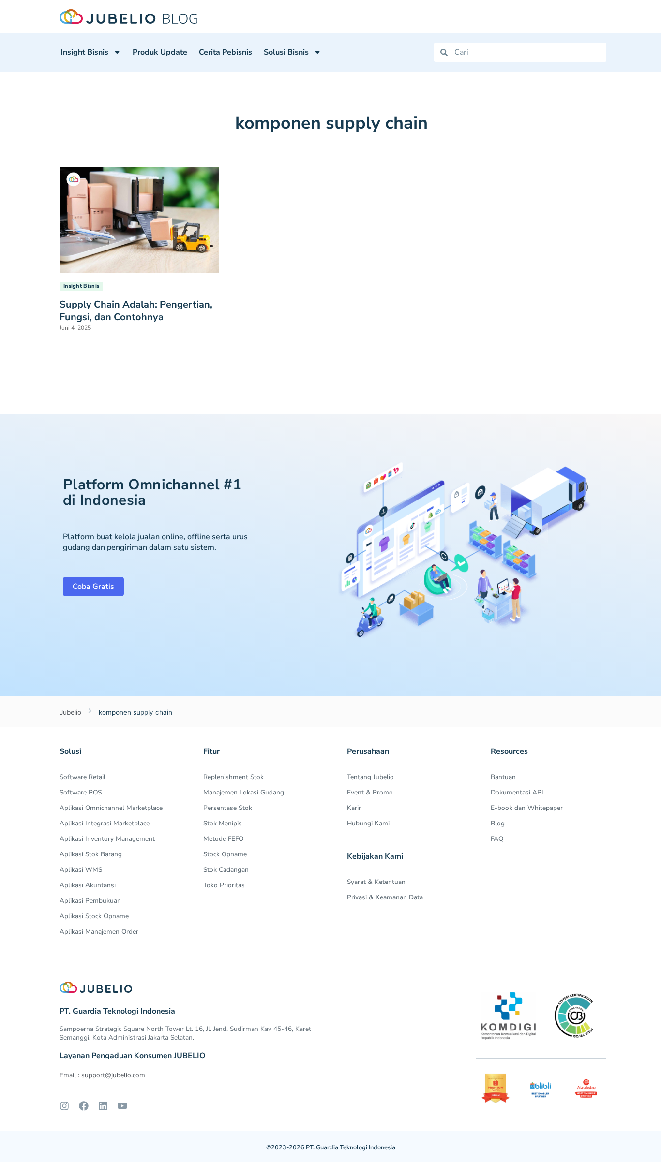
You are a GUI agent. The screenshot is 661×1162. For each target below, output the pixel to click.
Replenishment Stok (233, 776)
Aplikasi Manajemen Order (99, 931)
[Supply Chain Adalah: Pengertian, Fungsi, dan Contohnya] (139, 219)
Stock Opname (225, 854)
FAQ (497, 838)
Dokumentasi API (517, 792)
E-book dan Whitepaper (527, 807)
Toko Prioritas (224, 885)
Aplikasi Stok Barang (91, 854)
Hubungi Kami (368, 823)
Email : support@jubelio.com (102, 1075)
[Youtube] (122, 1106)
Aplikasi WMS (81, 869)
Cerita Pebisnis (225, 52)
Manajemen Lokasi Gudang (243, 792)
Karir (354, 807)
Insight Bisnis (84, 52)
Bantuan (503, 776)
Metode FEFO (223, 838)
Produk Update (160, 52)
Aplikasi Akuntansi (88, 885)
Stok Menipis (222, 823)
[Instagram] (64, 1106)
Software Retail (82, 776)
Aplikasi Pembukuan (90, 900)
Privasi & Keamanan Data (385, 897)
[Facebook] (84, 1106)
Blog (498, 823)
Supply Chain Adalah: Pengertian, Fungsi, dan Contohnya (136, 311)
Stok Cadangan (226, 869)
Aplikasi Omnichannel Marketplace (111, 807)
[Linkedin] (103, 1106)
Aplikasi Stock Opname (94, 916)
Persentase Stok (227, 807)
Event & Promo (370, 792)
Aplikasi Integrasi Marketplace (105, 823)
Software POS (81, 792)
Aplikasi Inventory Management (107, 838)
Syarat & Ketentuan (376, 881)
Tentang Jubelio (370, 776)
